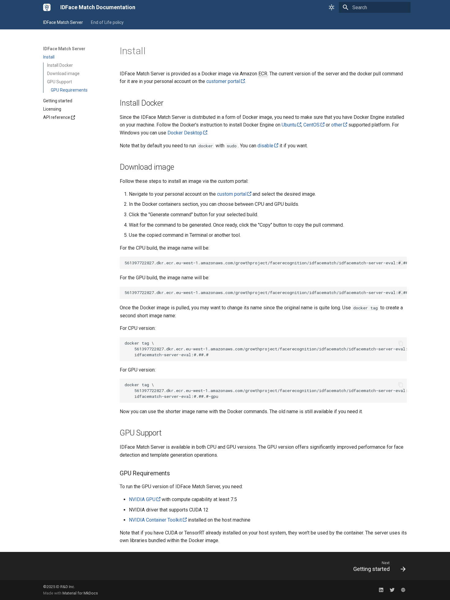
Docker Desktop (184, 133)
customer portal (223, 81)
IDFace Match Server (63, 22)
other (336, 125)
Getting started (57, 100)
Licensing (52, 109)
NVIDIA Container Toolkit (155, 520)
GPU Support (59, 81)
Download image (63, 73)
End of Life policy (107, 22)
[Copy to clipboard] (400, 262)
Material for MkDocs (80, 593)
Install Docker (60, 65)
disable (265, 146)
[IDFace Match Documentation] (47, 7)
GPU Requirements (69, 90)
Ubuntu (289, 125)
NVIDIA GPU (142, 499)
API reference (56, 117)
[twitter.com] (392, 590)
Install (48, 57)
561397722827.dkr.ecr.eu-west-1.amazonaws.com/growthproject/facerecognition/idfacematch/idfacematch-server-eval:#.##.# (266, 263)
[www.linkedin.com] (381, 590)
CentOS (311, 125)
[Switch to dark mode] (331, 7)
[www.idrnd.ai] (403, 590)
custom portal (231, 194)
